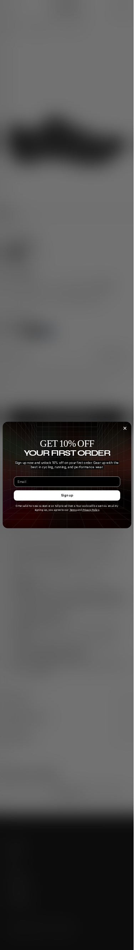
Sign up (67, 495)
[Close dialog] (125, 428)
